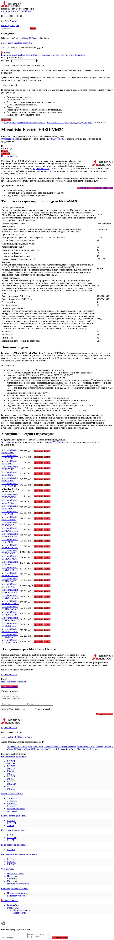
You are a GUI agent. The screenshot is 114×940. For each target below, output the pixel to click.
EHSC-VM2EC (10, 484)
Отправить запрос (104, 714)
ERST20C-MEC (10, 635)
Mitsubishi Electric (30, 38)
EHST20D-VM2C (10, 574)
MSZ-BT (11, 781)
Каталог (41, 122)
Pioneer (61, 749)
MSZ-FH (11, 786)
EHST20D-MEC (10, 557)
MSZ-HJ (11, 789)
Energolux (32, 746)
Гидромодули (85, 122)
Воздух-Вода (71, 122)
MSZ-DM (11, 784)
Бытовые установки (16, 896)
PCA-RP (11, 861)
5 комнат (11, 806)
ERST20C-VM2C (10, 641)
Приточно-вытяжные (17, 893)
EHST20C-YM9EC (10, 619)
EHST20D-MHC (10, 568)
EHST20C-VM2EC (10, 596)
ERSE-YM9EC (10, 585)
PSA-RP (11, 849)
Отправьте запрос (9, 139)
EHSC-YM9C (10, 512)
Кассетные (12, 878)
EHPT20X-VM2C (10, 529)
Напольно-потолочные (18, 884)
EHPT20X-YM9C (10, 546)
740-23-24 (9, 21)
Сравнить (5, 153)
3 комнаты (12, 801)
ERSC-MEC (10, 507)
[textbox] (14, 28)
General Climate (58, 746)
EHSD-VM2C (10, 468)
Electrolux (22, 746)
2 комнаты (12, 798)
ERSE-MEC (10, 563)
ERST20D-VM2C (10, 630)
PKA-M (10, 771)
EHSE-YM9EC (10, 551)
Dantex (14, 746)
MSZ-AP (11, 763)
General (47, 746)
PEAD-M (11, 823)
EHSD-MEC (10, 462)
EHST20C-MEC (10, 579)
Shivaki (85, 749)
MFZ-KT (11, 864)
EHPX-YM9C (10, 456)
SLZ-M (10, 840)
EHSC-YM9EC (10, 518)
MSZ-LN (11, 769)
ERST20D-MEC (10, 624)
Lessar (107, 746)
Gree (68, 746)
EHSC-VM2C (10, 479)
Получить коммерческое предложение (95, 188)
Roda (67, 749)
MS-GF (10, 779)
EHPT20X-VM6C (10, 535)
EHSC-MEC (10, 473)
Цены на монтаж (9, 156)
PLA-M (10, 835)
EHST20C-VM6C (10, 607)
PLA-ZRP (11, 837)
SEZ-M (10, 825)
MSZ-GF (11, 776)
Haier (73, 746)
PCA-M (10, 859)
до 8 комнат (12, 811)
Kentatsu (99, 746)
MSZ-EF (11, 766)
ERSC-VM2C (10, 523)
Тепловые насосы (55, 122)
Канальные (12, 881)
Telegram (15, 25)
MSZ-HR (11, 761)
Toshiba (93, 749)
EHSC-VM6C (10, 501)
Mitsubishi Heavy (31, 749)
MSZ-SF (11, 774)
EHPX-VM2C (10, 451)
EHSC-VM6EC (10, 496)
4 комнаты (12, 803)
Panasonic (53, 749)
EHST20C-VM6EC (10, 602)
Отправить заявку (9, 686)
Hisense (80, 746)
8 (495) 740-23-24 (57, 139)
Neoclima (44, 749)
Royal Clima (76, 749)
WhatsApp (6, 25)
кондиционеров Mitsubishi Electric (17, 11)
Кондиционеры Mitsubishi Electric (20, 122)
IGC (93, 746)
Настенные (12, 876)
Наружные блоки (15, 873)
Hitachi (87, 746)
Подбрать (6, 120)
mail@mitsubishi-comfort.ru (20, 43)
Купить (4, 151)
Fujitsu (40, 746)
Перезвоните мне (60, 937)
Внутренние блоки (16, 808)
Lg (111, 746)
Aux (9, 746)
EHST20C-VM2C (10, 591)
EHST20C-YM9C (10, 613)
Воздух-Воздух (14, 905)
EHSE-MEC (10, 540)
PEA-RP (11, 820)
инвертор (10, 85)
